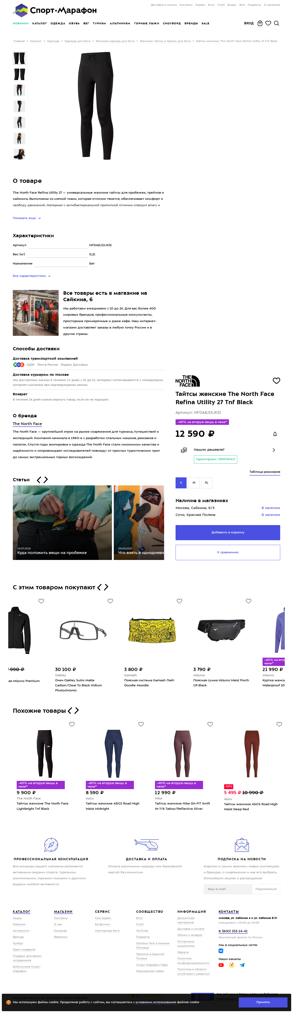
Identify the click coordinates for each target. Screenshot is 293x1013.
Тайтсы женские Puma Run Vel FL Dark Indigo (251, 807)
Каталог (39, 23)
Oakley (22, 675)
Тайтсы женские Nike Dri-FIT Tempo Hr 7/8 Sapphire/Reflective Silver (44, 808)
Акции (17, 918)
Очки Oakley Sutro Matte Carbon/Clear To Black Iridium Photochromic (40, 685)
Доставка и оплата (163, 5)
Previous (9, 523)
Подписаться (266, 889)
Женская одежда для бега (115, 41)
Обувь (74, 23)
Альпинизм (120, 23)
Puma (228, 799)
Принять (263, 1002)
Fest (242, 5)
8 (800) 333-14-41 (233, 931)
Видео (232, 5)
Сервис (200, 5)
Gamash (92, 675)
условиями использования (156, 1002)
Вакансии (61, 937)
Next (167, 523)
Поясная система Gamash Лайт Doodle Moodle (111, 683)
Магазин (63, 911)
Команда (60, 931)
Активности (21, 931)
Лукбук (18, 943)
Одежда (58, 23)
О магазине (272, 5)
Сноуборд (172, 23)
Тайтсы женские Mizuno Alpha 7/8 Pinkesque (113, 806)
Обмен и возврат (189, 935)
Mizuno (160, 675)
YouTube (142, 931)
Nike (20, 798)
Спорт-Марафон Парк (152, 965)
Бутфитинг (102, 924)
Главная (19, 41)
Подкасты (254, 5)
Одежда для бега (77, 41)
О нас (58, 924)
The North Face (27, 424)
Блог (211, 5)
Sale (205, 23)
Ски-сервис (103, 918)
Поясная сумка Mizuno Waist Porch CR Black (183, 683)
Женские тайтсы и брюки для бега (165, 41)
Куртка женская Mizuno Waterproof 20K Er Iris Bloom (246, 683)
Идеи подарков (24, 949)
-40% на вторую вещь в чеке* (202, 422)
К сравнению (228, 552)
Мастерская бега (107, 931)
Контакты (186, 5)
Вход (249, 23)
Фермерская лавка (150, 971)
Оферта (183, 952)
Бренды (191, 23)
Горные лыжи (146, 23)
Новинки (21, 23)
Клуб (221, 5)
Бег (86, 23)
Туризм (99, 23)
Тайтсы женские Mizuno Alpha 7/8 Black (182, 806)
